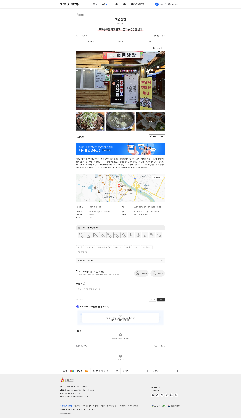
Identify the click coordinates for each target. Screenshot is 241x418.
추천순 (163, 346)
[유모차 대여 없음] (159, 235)
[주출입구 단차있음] (102, 235)
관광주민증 (137, 4)
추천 (104, 4)
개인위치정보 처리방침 (108, 406)
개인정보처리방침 (66, 406)
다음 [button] (160, 80)
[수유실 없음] (145, 235)
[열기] (162, 261)
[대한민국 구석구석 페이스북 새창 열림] (157, 395)
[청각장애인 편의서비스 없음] (138, 235)
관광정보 (126, 371)
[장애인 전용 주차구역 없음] (95, 235)
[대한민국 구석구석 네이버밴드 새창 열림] (176, 395)
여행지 (81, 15)
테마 (116, 4)
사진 (153, 299)
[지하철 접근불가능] (109, 235)
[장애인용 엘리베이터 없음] (88, 235)
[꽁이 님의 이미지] (90, 121)
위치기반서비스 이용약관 (91, 406)
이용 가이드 (154, 388)
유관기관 (156, 371)
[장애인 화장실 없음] (81, 235)
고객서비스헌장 (133, 406)
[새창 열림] (154, 36)
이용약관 (77, 406)
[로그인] (165, 4)
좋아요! (144, 273)
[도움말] (77, 300)
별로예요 (160, 273)
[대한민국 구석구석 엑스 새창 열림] (167, 395)
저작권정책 (122, 406)
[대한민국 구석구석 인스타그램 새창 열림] (171, 395)
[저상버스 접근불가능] (116, 235)
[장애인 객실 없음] (152, 235)
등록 (161, 299)
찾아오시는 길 (155, 391)
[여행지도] (169, 4)
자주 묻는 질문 (82, 409)
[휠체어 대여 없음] (123, 235)
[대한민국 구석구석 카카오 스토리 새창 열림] (162, 395)
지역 (124, 4)
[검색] (157, 4)
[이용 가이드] (161, 4)
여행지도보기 (157, 177)
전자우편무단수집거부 (67, 409)
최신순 (155, 346)
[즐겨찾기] (150, 36)
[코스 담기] (157, 36)
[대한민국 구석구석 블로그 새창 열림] (153, 395)
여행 (93, 4)
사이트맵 (92, 409)
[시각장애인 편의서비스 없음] (131, 235)
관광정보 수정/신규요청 (100, 371)
